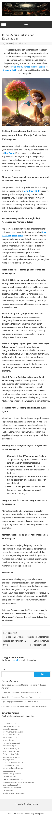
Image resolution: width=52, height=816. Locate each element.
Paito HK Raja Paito (11, 754)
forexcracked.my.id (11, 748)
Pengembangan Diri (19, 610)
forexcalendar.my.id (11, 743)
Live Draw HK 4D (32, 191)
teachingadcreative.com (13, 779)
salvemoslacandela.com (13, 768)
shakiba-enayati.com (12, 773)
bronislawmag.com (11, 765)
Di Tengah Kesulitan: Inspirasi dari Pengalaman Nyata (14, 641)
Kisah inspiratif (8, 613)
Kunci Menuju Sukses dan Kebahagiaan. (32, 613)
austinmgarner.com (11, 751)
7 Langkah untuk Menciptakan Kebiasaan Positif (21, 692)
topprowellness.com (12, 787)
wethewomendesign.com (14, 793)
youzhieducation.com (12, 734)
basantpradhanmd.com (13, 762)
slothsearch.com (10, 776)
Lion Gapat (9, 153)
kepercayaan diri (41, 610)
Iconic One (12, 814)
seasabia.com (9, 771)
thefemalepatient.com (12, 785)
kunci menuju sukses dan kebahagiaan (28, 67)
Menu (26, 24)
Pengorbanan (30, 617)
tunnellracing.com (10, 729)
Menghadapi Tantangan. (12, 617)
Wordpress (39, 814)
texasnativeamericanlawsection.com (18, 782)
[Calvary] (26, 15)
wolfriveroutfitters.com (13, 732)
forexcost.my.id (9, 745)
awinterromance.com (12, 757)
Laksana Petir (10, 70)
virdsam (9, 43)
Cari (3, 670)
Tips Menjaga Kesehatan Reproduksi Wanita (19, 702)
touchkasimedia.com (12, 726)
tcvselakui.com (9, 723)
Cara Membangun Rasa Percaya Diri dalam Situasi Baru (24, 706)
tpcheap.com (8, 790)
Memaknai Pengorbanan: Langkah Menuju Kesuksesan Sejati (38, 641)
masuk (15, 660)
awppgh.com (8, 759)
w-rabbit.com (8, 740)
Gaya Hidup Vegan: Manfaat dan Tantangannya (20, 697)
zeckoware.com (10, 737)
